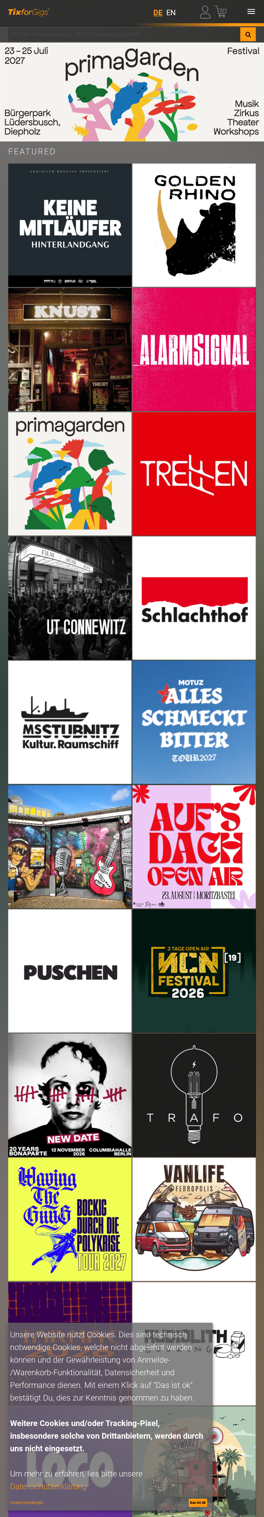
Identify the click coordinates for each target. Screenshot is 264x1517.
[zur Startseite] (29, 11)
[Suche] (248, 34)
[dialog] (109, 1417)
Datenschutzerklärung (48, 1486)
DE (157, 12)
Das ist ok (198, 1503)
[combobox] (124, 34)
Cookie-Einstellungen (26, 1503)
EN (171, 12)
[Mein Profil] (206, 11)
